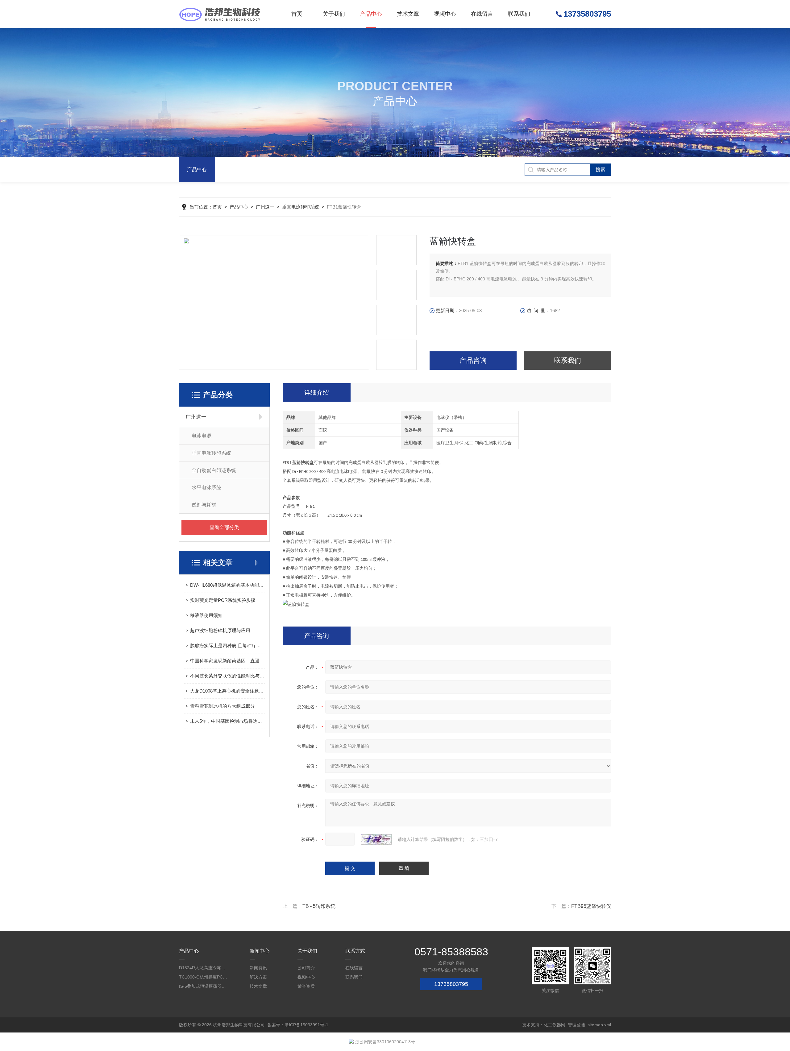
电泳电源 (201, 435)
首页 (296, 14)
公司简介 (306, 967)
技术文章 (408, 14)
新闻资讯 (258, 967)
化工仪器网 (554, 1024)
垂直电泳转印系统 (300, 206)
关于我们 (334, 14)
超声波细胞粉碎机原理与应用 (220, 630)
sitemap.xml (599, 1024)
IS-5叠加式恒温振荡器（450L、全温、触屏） (203, 986)
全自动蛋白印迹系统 (214, 470)
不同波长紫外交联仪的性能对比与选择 (227, 675)
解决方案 (258, 976)
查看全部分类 (224, 527)
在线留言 (482, 14)
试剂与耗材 (204, 504)
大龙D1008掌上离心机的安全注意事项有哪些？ (227, 690)
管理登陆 (576, 1024)
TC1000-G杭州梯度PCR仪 (203, 976)
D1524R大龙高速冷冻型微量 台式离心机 (203, 967)
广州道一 (265, 206)
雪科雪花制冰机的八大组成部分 (222, 706)
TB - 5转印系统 (318, 906)
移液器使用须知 (206, 615)
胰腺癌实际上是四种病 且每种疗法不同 (227, 645)
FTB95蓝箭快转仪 (591, 906)
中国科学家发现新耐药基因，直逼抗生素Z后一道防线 (227, 660)
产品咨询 (473, 360)
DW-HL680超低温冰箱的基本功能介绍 (227, 585)
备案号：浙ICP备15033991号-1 (297, 1024)
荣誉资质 (306, 986)
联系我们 (519, 14)
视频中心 (445, 14)
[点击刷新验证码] (376, 839)
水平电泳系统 (206, 487)
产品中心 (371, 14)
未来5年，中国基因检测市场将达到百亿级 (227, 721)
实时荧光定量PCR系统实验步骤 (223, 600)
